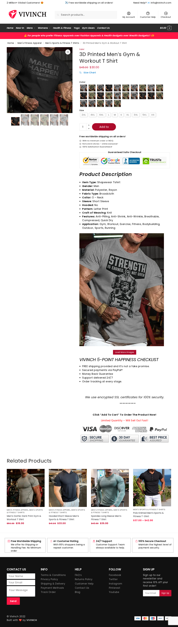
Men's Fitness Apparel (30, 43)
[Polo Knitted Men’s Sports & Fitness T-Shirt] (152, 487)
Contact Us (82, 588)
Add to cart (104, 127)
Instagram (115, 583)
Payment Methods (52, 588)
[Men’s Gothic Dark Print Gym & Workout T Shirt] (26, 488)
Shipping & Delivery (53, 583)
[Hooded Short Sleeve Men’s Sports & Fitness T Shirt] (68, 488)
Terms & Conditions (53, 575)
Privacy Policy (49, 579)
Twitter (113, 579)
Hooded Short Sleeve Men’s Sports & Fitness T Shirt (64, 517)
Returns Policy (83, 579)
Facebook (115, 575)
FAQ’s (78, 575)
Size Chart (89, 72)
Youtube (114, 592)
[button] (165, 28)
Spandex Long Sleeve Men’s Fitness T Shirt (106, 517)
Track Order (48, 592)
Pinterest (114, 588)
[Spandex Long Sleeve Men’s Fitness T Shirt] (110, 488)
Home (10, 43)
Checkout (166, 17)
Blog (77, 592)
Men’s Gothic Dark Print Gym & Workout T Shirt (24, 517)
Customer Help (148, 17)
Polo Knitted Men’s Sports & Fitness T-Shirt (148, 514)
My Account (129, 17)
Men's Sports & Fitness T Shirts (62, 43)
